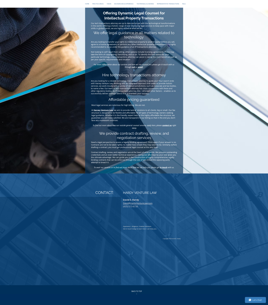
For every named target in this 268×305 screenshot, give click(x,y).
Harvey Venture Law (103, 110)
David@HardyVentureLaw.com (138, 203)
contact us (167, 125)
